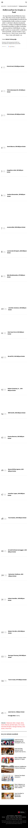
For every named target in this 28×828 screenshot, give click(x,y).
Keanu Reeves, (5, 725)
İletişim (7, 817)
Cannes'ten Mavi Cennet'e (9, 775)
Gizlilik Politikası (18, 815)
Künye (3, 817)
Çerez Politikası (10, 815)
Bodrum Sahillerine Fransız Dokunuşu (11, 766)
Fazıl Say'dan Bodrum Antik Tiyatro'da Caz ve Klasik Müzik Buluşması (14, 749)
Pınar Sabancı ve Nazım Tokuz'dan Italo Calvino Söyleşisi (12, 785)
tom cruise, (21, 725)
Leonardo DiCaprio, (6, 727)
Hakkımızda (12, 817)
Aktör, (14, 723)
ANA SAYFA (3, 6)
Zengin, (18, 723)
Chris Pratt (8, 728)
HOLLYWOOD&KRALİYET (12, 6)
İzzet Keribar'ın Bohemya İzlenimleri (11, 793)
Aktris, (22, 723)
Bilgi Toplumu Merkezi (21, 817)
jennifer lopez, (14, 725)
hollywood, (9, 723)
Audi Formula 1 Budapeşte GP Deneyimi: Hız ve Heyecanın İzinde (13, 740)
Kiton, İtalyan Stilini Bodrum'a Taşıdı (11, 757)
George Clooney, (17, 727)
